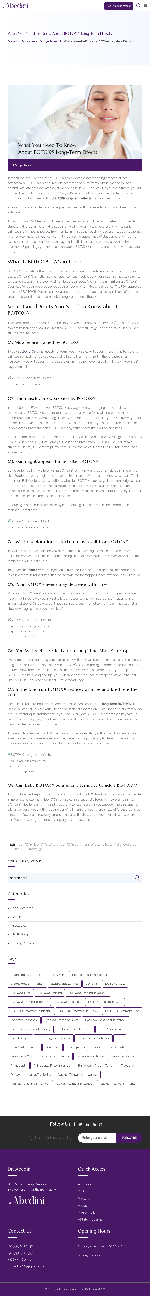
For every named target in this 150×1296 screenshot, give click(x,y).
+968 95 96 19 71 (19, 1259)
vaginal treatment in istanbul (74, 1083)
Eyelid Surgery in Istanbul (54, 1038)
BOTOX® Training (50, 993)
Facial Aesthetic (22, 908)
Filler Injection (76, 1047)
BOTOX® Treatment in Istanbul (31, 1011)
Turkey (15, 1074)
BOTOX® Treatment (68, 1002)
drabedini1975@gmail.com (26, 1266)
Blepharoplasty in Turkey (27, 983)
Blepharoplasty (21, 974)
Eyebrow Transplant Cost (61, 1020)
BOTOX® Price (21, 993)
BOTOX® (29, 351)
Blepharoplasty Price (65, 983)
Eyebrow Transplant (24, 1020)
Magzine (84, 1198)
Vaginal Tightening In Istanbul (77, 1074)
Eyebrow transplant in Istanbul (105, 1020)
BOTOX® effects (46, 844)
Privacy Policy (87, 1212)
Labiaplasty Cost (22, 1056)
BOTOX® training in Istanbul (88, 993)
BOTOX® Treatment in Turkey (78, 1011)
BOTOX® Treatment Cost (105, 1002)
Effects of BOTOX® (116, 844)
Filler (120, 1038)
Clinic (82, 1191)
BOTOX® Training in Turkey (29, 1002)
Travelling (127, 1065)
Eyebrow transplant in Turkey (30, 1029)
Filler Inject (53, 1047)
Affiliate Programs (90, 1219)
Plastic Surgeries (23, 934)
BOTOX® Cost (115, 983)
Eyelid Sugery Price (111, 1029)
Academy (85, 1184)
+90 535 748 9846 (20, 1246)
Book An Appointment (119, 6)
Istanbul (97, 1047)
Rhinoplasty (19, 1065)
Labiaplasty (117, 1047)
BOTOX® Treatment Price (122, 1011)
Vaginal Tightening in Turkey (29, 1083)
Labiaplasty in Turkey (91, 1056)
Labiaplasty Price (123, 1056)
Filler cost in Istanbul (24, 1047)
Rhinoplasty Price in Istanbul (52, 1065)
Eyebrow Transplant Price (74, 1029)
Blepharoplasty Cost (51, 974)
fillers (42, 236)
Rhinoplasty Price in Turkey (96, 1065)
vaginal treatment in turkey (118, 1083)
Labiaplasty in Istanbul (55, 1056)
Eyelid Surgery (20, 1038)
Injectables (25, 165)
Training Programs (24, 943)
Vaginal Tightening (39, 1074)
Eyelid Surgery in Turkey (94, 1038)
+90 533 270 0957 (20, 1253)
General (17, 917)
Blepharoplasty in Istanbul (89, 974)
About (82, 1205)
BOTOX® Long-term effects (80, 844)
